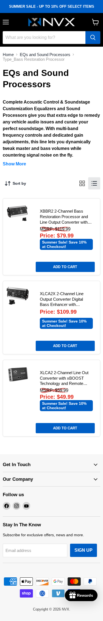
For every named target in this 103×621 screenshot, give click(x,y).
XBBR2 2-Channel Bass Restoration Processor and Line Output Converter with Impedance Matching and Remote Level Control (64, 222)
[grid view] (82, 183)
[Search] (92, 37)
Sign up (83, 550)
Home (8, 54)
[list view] (94, 183)
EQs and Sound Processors (45, 54)
